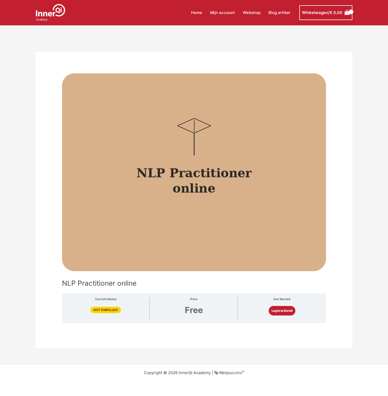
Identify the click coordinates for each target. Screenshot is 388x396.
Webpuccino (231, 372)
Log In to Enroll (282, 311)
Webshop (252, 12)
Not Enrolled (106, 310)
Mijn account (222, 12)
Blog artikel (279, 12)
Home (196, 12)
